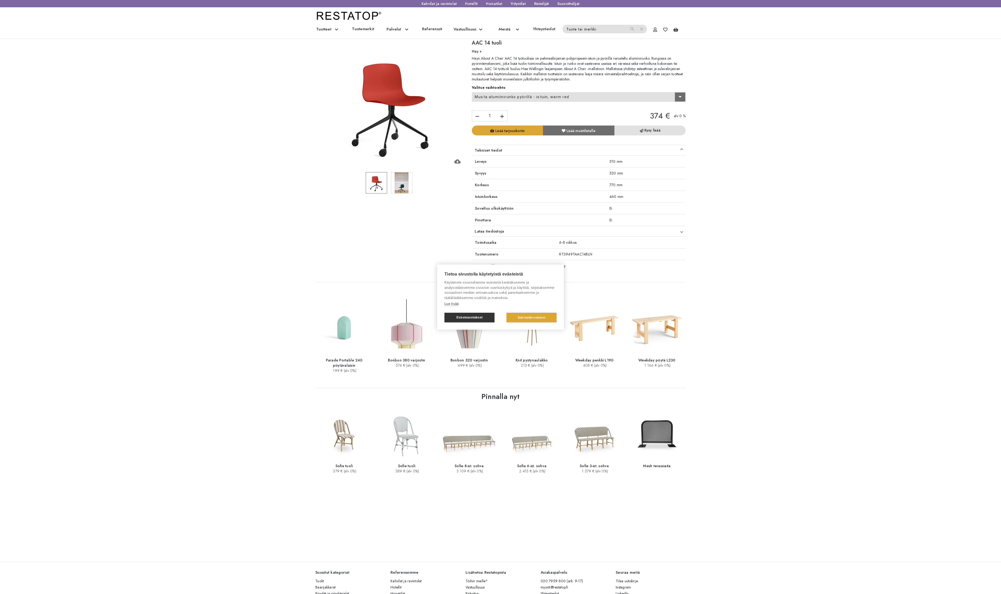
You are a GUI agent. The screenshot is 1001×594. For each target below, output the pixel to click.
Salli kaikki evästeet (531, 317)
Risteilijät (541, 3)
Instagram (623, 587)
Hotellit (471, 3)
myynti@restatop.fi (554, 587)
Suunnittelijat (568, 3)
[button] (579, 150)
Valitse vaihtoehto (489, 87)
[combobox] (579, 97)
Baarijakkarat (325, 587)
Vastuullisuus (475, 587)
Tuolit (319, 581)
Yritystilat (518, 3)
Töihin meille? (477, 581)
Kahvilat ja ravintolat (439, 3)
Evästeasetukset (469, 317)
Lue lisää (451, 304)
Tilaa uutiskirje (627, 581)
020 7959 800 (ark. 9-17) (562, 581)
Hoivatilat (494, 3)
